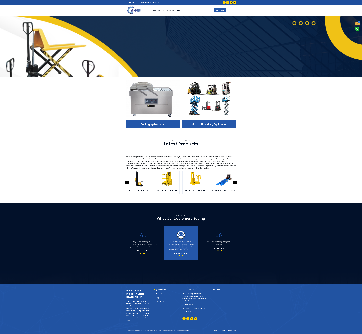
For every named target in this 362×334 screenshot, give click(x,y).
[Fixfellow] (134, 10)
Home (148, 10)
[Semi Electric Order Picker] (138, 179)
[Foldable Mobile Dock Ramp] (166, 179)
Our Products (158, 10)
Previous (127, 182)
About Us (170, 10)
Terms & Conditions (219, 331)
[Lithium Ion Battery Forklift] (195, 179)
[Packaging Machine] (153, 98)
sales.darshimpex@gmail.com (150, 2)
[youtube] (231, 2)
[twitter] (234, 2)
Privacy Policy (232, 331)
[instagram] (227, 2)
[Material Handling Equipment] (209, 98)
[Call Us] (357, 29)
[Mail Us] (357, 23)
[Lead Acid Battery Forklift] (223, 179)
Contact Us (220, 10)
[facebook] (224, 2)
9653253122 (132, 2)
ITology (187, 331)
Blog (178, 10)
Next (235, 182)
